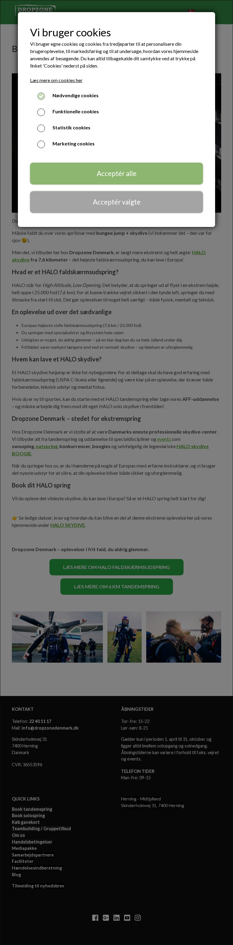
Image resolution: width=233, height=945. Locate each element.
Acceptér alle (117, 173)
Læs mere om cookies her (56, 80)
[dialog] (116, 472)
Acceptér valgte (116, 202)
